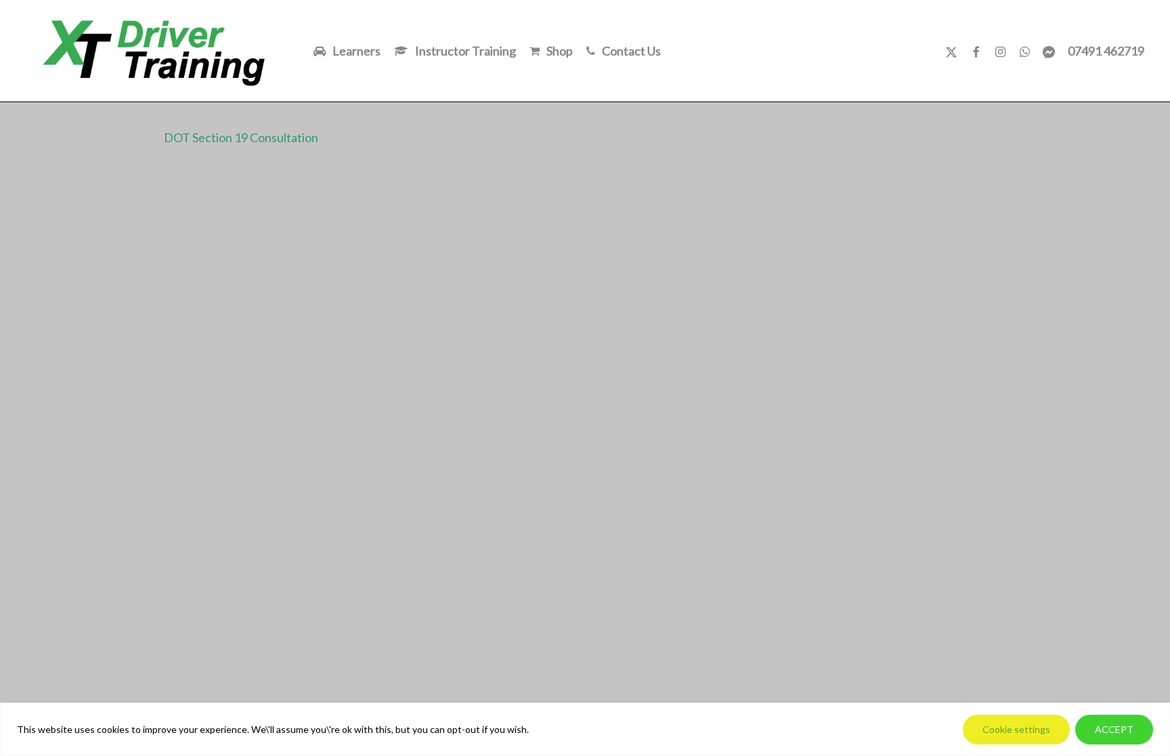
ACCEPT (1114, 729)
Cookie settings (1016, 729)
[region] (585, 729)
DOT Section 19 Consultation (241, 137)
